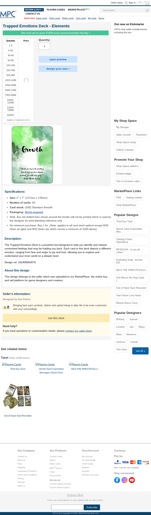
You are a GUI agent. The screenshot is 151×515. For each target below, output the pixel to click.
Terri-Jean (121, 349)
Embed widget (123, 173)
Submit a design (125, 149)
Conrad (134, 342)
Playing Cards (56, 9)
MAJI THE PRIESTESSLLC (131, 270)
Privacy (20, 478)
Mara (119, 334)
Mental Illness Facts (127, 303)
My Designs (122, 127)
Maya (142, 326)
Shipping (21, 467)
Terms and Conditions (27, 475)
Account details (89, 460)
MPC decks (56, 468)
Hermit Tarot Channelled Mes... (129, 230)
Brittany (120, 319)
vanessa (120, 342)
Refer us (21, 486)
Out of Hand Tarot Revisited (131, 288)
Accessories (55, 475)
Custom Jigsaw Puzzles (60, 484)
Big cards (92, 18)
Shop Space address (127, 166)
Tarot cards (81, 18)
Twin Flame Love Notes (128, 295)
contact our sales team (78, 330)
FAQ (118, 197)
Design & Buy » (34, 9)
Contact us (22, 456)
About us (21, 460)
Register (85, 467)
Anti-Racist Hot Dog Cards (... (130, 279)
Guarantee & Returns (27, 471)
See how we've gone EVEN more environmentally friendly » (55, 32)
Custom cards (56, 456)
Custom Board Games (60, 487)
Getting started (134, 197)
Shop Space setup (126, 142)
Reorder (85, 471)
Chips (52, 472)
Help (19, 464)
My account (87, 456)
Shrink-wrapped (34, 212)
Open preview (58, 59)
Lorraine (120, 326)
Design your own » (58, 68)
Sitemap (21, 482)
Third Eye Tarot (124, 221)
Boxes (52, 460)
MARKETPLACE (79, 9)
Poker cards (54, 18)
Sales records (123, 134)
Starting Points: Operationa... (124, 240)
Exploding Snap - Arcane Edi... (129, 261)
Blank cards (55, 464)
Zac (132, 326)
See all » (140, 351)
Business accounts (90, 475)
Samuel (133, 319)
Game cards (41, 18)
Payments (141, 134)
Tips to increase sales (128, 181)
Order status (87, 464)
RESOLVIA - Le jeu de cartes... (128, 251)
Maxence (131, 334)
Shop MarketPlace (126, 205)
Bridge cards (68, 18)
